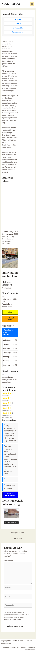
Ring (10, 312)
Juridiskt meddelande (30, 648)
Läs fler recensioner (10, 494)
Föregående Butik (17, 533)
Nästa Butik (18, 538)
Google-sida (7, 306)
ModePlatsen (11, 4)
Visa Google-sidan (10, 319)
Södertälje (11, 236)
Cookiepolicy (22, 647)
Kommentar (9, 561)
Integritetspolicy (9, 647)
